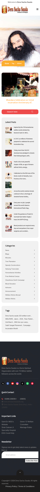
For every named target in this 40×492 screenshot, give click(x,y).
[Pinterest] (32, 383)
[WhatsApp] (27, 383)
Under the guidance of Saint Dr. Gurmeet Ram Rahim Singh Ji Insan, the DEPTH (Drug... (23, 217)
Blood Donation (10, 284)
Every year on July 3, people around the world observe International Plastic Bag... (22, 205)
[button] (37, 9)
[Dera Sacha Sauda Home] (15, 9)
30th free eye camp (21, 322)
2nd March (9, 322)
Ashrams (8, 287)
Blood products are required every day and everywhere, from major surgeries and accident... (24, 228)
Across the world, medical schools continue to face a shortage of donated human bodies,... (24, 194)
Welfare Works (10, 298)
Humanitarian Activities (13, 272)
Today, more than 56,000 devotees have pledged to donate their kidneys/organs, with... (24, 153)
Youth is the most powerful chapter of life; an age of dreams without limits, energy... (23, 164)
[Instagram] (17, 383)
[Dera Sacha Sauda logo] (15, 361)
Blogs (7, 254)
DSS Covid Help (8, 433)
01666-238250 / (11, 399)
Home (7, 63)
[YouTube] (12, 383)
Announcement (10, 291)
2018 (21, 319)
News (7, 250)
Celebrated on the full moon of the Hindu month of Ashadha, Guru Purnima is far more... (24, 176)
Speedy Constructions (12, 265)
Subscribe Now (32, 461)
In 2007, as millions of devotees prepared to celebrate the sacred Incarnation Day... (24, 141)
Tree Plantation (10, 261)
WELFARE (9, 319)
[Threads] (22, 383)
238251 (23, 399)
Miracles (8, 258)
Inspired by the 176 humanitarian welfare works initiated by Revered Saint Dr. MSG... (23, 130)
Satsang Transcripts (12, 269)
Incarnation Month (11, 328)
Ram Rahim (28, 319)
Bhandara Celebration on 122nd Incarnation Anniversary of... (20, 101)
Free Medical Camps (12, 276)
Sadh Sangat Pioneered (13, 325)
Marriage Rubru (26, 427)
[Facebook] (7, 383)
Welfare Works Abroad (12, 295)
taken (16, 319)
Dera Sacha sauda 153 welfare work (18, 316)
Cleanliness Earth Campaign (15, 280)
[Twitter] (3, 383)
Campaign (27, 325)
